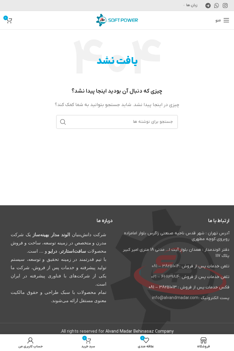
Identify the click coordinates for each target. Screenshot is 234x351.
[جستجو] (63, 122)
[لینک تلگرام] (208, 5)
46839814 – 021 (165, 277)
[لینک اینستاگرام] (225, 5)
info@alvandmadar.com (175, 298)
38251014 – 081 (165, 266)
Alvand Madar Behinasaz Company (139, 332)
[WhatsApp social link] (216, 5)
